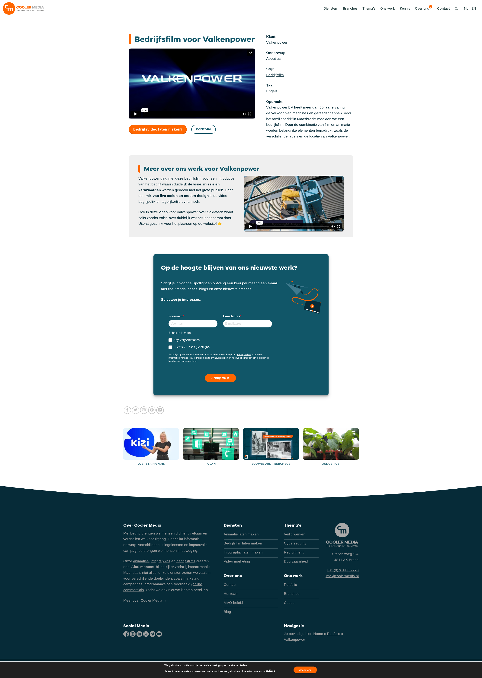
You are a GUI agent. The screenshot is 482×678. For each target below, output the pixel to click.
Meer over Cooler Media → (145, 600)
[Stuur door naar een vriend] (144, 410)
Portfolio (333, 634)
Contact (443, 8)
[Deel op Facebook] (127, 410)
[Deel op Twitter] (135, 410)
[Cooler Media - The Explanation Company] (23, 8)
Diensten (233, 525)
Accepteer (305, 669)
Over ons (423, 7)
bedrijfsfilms (185, 561)
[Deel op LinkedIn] (160, 410)
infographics (160, 561)
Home (318, 634)
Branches (350, 8)
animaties (141, 561)
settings (270, 670)
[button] (329, 8)
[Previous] (123, 456)
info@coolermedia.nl (342, 576)
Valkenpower (276, 42)
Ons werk (387, 8)
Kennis (405, 8)
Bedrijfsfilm (275, 75)
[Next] (359, 456)
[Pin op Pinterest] (152, 410)
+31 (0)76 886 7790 (343, 570)
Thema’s (368, 8)
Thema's (292, 525)
